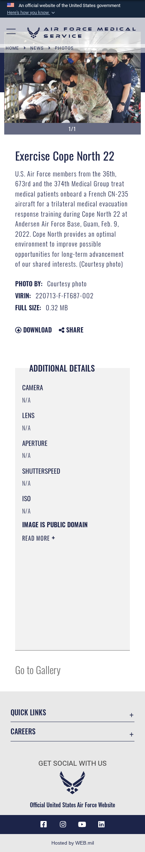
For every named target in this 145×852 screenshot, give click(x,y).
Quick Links (28, 712)
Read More (37, 538)
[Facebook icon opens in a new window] (43, 824)
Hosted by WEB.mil (72, 843)
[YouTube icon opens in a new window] (82, 824)
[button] (31, 12)
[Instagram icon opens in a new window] (63, 824)
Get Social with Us (72, 763)
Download (36, 329)
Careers (23, 731)
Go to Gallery (38, 669)
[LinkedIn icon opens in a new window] (101, 824)
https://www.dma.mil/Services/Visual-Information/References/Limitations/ (65, 637)
